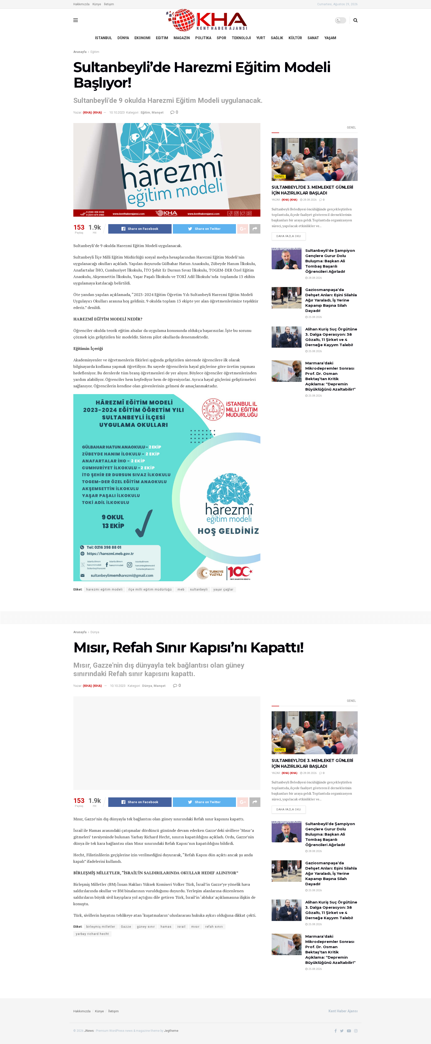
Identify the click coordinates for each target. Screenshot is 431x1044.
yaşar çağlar (223, 589)
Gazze (126, 926)
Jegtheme (171, 1031)
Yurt (260, 38)
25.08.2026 (315, 317)
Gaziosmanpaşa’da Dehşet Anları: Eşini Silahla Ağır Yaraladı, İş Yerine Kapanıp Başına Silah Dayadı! (331, 300)
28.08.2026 (309, 199)
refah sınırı (214, 926)
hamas (166, 926)
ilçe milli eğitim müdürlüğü (150, 589)
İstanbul (103, 38)
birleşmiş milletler (100, 926)
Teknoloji (241, 38)
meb (181, 589)
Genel (351, 127)
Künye (97, 4)
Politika (203, 38)
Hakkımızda (81, 4)
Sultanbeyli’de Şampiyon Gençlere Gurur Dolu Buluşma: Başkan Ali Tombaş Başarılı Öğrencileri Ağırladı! (330, 261)
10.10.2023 (117, 112)
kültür (295, 38)
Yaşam (330, 38)
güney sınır (146, 926)
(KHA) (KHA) (92, 112)
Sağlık (277, 38)
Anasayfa (80, 52)
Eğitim (162, 38)
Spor (221, 38)
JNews (89, 1031)
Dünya (123, 38)
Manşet (157, 112)
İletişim (109, 4)
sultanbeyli (199, 589)
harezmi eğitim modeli (104, 589)
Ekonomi (142, 38)
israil (181, 926)
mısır (195, 926)
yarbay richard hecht (92, 934)
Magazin (182, 38)
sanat (313, 38)
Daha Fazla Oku (288, 236)
